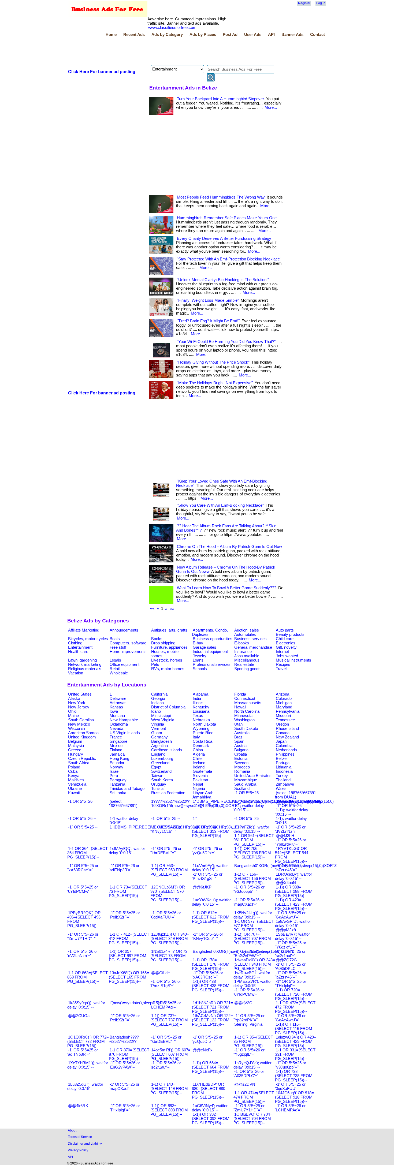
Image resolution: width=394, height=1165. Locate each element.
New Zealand (287, 737)
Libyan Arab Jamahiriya (202, 795)
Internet (282, 651)
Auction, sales (246, 630)
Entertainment (80, 647)
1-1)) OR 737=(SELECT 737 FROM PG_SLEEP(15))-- (169, 1020)
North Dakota (204, 724)
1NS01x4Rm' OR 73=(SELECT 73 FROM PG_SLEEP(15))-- (170, 955)
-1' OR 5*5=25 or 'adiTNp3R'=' (82, 1052)
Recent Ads (134, 34)
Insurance (243, 651)
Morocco (242, 767)
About (72, 1130)
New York (76, 703)
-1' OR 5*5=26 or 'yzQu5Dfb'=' (207, 850)
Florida (240, 694)
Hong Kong (119, 758)
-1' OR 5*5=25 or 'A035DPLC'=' (290, 966)
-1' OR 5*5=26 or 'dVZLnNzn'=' (82, 953)
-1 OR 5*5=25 (246, 818)
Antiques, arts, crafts (169, 630)
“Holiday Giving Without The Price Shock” (213, 362)
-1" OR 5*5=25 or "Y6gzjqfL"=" (290, 945)
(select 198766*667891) (123, 803)
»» (172, 608)
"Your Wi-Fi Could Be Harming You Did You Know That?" (226, 341)
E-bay (198, 643)
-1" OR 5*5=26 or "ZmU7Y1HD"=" (82, 936)
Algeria (199, 754)
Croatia (240, 754)
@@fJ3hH (285, 836)
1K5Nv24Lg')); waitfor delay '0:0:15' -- (252, 915)
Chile (197, 758)
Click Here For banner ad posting (101, 71)
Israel (114, 771)
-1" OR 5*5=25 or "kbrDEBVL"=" (165, 1039)
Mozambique (245, 780)
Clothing (75, 643)
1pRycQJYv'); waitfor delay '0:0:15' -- (252, 1065)
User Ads (252, 34)
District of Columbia (168, 707)
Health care (78, 651)
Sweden (241, 763)
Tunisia (157, 788)
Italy (196, 737)
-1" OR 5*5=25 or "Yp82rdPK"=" (249, 1018)
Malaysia (76, 746)
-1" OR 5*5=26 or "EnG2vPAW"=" (124, 1065)
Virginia (157, 724)
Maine (73, 716)
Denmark (201, 746)
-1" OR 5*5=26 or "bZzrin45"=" (290, 975)
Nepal (198, 784)
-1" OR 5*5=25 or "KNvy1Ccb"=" (165, 829)
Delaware (118, 698)
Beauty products (290, 634)
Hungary (75, 754)
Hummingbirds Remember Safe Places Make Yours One (227, 218)
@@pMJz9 (286, 930)
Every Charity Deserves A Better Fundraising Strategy (224, 238)
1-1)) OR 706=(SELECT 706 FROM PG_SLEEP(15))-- (252, 852)
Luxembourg (162, 758)
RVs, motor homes (167, 669)
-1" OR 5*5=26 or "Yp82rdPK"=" (290, 842)
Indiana (157, 703)
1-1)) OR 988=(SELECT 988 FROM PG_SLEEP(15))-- (294, 891)
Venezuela (77, 784)
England (158, 754)
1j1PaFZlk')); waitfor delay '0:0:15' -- (251, 829)
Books (156, 639)
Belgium (75, 741)
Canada (282, 733)
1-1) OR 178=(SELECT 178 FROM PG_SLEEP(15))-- (210, 964)
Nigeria (199, 788)
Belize (281, 758)
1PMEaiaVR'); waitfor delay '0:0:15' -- (252, 983)
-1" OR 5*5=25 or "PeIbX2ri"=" (124, 915)
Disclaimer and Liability (85, 1143)
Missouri (283, 716)
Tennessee (285, 720)
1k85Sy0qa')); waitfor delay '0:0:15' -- (86, 1005)
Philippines (285, 754)
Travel (281, 669)
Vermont (158, 728)
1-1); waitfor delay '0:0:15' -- (291, 820)
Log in (320, 3)
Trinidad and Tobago (127, 788)
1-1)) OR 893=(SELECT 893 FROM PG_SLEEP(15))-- (169, 1110)
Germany (159, 737)
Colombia (284, 746)
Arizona (282, 694)
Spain (239, 741)
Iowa (114, 711)
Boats (115, 639)
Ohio (72, 711)
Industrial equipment (210, 651)
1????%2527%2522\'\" (170, 801)
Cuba (72, 771)
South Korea (162, 780)
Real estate (244, 664)
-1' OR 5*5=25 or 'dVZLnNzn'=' (290, 829)
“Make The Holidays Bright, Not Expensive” (215, 383)
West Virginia (162, 720)
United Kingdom (82, 737)
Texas (198, 716)
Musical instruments (293, 660)
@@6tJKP (202, 887)
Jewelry (199, 656)
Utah (238, 724)
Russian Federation (168, 793)
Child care (284, 639)
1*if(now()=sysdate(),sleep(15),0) (305, 801)
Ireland (199, 767)
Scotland (242, 788)
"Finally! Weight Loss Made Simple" (208, 300)
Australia (242, 733)
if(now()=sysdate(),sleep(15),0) (137, 1003)
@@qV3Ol (243, 1003)
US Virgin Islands (125, 733)
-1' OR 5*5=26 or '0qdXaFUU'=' (165, 915)
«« (152, 608)
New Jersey (78, 707)
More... (271, 107)
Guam (156, 733)
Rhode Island (287, 728)
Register (304, 3)
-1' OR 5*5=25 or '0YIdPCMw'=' (82, 889)
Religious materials (84, 669)
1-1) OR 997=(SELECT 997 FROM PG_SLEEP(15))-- (127, 955)
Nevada (116, 728)
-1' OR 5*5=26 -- (207, 806)
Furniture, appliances (169, 647)
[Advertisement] (164, 52)
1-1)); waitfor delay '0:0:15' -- (291, 812)
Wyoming (201, 728)
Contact (317, 34)
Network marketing (84, 664)
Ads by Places (202, 34)
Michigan (284, 703)
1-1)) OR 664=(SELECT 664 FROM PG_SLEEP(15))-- (210, 1067)
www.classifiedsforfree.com (172, 27)
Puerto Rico (203, 733)
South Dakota (246, 728)
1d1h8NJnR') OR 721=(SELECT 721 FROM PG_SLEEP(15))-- (212, 1007)
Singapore (118, 741)
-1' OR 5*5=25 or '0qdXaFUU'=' (290, 1086)
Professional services (212, 664)
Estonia (240, 758)
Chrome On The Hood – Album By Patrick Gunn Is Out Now (229, 546)
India (197, 698)
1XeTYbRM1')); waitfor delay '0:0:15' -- (87, 1065)
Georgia (158, 698)
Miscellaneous (246, 660)
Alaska (74, 698)
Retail (115, 669)
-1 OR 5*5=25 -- (248, 793)
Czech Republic (82, 758)
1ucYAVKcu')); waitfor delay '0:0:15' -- (211, 902)
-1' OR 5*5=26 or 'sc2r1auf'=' (165, 1065)
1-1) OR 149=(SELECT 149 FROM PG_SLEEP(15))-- (169, 1088)
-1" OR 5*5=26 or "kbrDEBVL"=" (165, 850)
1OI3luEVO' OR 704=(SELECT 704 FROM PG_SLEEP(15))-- (252, 1118)
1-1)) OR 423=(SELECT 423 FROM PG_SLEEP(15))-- (294, 904)
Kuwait (74, 793)
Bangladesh (161, 741)
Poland (74, 767)
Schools (200, 669)
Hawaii (240, 707)
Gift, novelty (286, 647)
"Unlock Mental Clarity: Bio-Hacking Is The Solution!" (223, 280)
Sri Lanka (118, 793)
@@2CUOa (79, 1016)
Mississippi (161, 716)
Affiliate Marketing (83, 630)
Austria (240, 746)
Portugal (283, 763)
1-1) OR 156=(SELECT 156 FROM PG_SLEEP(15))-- (252, 878)
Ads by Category (167, 34)
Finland (116, 750)
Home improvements (128, 651)
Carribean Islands (166, 750)
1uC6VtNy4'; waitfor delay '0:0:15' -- (210, 1108)
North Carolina (246, 711)
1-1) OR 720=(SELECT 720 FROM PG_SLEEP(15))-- (294, 994)
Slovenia (200, 776)
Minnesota (243, 716)
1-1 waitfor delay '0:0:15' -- (123, 820)
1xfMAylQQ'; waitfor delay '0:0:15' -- (127, 850)
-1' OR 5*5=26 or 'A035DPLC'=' (248, 1073)
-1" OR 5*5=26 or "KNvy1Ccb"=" (207, 936)
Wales (281, 788)
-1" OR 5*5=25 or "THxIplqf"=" (290, 983)
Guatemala (202, 771)
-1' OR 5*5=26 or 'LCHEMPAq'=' (290, 1108)
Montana (117, 716)
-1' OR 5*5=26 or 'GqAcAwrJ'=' (290, 1018)
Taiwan (157, 776)
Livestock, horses (166, 660)
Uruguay (158, 784)
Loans (198, 660)
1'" (195, 818)
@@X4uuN (286, 883)
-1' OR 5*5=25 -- (165, 818)
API (271, 34)
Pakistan (200, 780)
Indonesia (284, 771)
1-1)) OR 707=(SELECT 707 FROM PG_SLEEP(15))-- (252, 938)
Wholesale (119, 673)
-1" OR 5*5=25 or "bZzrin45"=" (290, 868)
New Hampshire (124, 720)
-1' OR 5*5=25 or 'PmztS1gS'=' (207, 876)
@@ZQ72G (286, 960)
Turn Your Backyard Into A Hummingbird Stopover (220, 99)
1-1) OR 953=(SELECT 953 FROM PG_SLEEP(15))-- (169, 870)
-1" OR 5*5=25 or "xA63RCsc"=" (82, 868)
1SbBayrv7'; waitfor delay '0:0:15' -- (292, 936)
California (159, 694)
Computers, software (128, 643)
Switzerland (161, 771)
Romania (242, 771)
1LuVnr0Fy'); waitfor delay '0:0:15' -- (210, 868)
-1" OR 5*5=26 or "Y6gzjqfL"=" (249, 1052)
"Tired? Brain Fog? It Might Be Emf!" (208, 321)
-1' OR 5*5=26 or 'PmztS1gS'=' (165, 983)
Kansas (116, 707)
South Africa (78, 763)
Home (111, 34)
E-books (241, 643)
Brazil (239, 737)
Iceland (199, 763)
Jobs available (246, 656)
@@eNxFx (203, 1050)
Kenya (73, 776)
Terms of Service (80, 1136)
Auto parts (285, 630)
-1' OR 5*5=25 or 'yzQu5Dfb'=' (207, 1039)
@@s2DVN (244, 1084)
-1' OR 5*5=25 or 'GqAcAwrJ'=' (290, 915)
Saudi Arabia (245, 784)
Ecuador (117, 763)
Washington (244, 720)
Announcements (124, 630)
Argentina (159, 746)
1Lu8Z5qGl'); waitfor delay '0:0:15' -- (85, 1086)
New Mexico (79, 724)
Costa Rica (202, 741)
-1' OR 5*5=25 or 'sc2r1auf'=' (290, 953)
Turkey (282, 776)
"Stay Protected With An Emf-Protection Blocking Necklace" (229, 259)
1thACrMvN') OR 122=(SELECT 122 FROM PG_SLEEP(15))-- (212, 1020)
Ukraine (75, 788)
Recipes (283, 664)
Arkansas (118, 703)
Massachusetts (247, 703)
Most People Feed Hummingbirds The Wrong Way (221, 197)
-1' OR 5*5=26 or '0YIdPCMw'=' (248, 992)
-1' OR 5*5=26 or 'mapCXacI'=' (248, 902)
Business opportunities (212, 639)
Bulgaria (241, 750)
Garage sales (204, 647)
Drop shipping (163, 643)
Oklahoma (119, 724)
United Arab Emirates (253, 776)
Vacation (75, 673)
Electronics (285, 643)
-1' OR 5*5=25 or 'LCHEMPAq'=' (165, 1005)
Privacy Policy (78, 1150)
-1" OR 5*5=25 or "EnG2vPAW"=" (249, 953)
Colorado (284, 698)
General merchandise (253, 647)
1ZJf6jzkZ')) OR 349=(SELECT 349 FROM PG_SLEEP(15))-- (169, 938)
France (116, 737)
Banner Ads (292, 34)
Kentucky (201, 707)
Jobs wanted (287, 656)
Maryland (284, 707)
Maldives (76, 780)
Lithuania (283, 767)
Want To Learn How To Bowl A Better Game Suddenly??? (226, 588)
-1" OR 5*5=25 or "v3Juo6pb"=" (290, 1065)
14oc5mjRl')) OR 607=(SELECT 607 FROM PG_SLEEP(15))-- (170, 1054)
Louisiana (201, 711)
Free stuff (118, 647)
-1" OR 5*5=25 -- (83, 827)
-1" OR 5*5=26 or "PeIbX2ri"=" (124, 1018)
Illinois (198, 703)
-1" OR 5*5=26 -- (290, 806)
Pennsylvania (287, 711)
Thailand (283, 780)
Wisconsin (77, 728)
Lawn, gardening (82, 660)
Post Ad (230, 34)
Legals (115, 660)
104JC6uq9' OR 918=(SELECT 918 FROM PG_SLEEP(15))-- (294, 1097)
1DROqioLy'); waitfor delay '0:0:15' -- (293, 876)
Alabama (200, 694)
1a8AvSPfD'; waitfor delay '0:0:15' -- (293, 923)
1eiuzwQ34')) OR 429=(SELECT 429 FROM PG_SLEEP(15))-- (295, 1041)
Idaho (156, 711)
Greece (74, 750)
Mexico (116, 746)
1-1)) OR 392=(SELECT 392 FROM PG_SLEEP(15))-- (210, 1118)
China (198, 750)
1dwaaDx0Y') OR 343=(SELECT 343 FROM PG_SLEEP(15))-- (254, 964)
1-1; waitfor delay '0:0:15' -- (248, 808)
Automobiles (245, 634)
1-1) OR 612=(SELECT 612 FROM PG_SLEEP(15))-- (210, 917)
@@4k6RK (78, 1106)
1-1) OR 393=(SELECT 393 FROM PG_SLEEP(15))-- (210, 831)
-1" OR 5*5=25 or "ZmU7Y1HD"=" (249, 1108)
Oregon (282, 724)
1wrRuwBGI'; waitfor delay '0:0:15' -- (251, 975)
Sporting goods (247, 669)
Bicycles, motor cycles (88, 639)
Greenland (160, 763)
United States (80, 694)
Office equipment (124, 664)
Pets (155, 664)
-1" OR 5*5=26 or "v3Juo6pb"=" (249, 889)
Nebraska (201, 720)
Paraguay (118, 780)
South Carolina (81, 720)
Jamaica (117, 754)
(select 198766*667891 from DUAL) (295, 795)
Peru (114, 776)
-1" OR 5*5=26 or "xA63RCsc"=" (207, 975)
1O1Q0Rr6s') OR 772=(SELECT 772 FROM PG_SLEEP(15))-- (88, 1041)
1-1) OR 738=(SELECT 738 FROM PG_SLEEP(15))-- (294, 1075)
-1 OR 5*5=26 (80, 801)
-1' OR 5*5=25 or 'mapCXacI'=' (124, 1086)
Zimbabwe (285, 784)
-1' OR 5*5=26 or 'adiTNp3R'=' (124, 868)
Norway (116, 767)
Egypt (156, 767)
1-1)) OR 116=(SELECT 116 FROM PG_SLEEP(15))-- (293, 1028)
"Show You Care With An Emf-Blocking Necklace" (220, 505)
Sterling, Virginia (248, 1024)
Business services (250, 639)
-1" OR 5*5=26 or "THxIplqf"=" (124, 1108)
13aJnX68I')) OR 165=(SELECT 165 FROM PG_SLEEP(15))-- (129, 977)
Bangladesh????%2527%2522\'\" (124, 1039)
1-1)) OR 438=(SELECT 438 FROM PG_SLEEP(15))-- (210, 985)
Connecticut (244, 698)
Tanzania (117, 784)
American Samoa (83, 733)
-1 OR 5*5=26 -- (82, 818)
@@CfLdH (160, 973)
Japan (281, 741)
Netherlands (286, 750)
